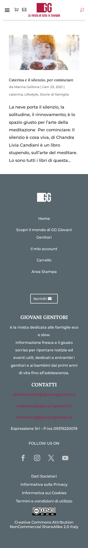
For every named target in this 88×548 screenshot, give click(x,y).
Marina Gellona (26, 87)
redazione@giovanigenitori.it (44, 406)
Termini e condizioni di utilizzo (44, 501)
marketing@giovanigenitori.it (44, 417)
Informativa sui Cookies (44, 493)
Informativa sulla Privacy (44, 484)
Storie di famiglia (54, 94)
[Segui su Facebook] (23, 458)
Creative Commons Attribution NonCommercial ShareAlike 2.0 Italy (44, 524)
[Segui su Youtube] (65, 458)
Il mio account (44, 249)
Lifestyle (31, 94)
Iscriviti (40, 298)
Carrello (44, 260)
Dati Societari (44, 476)
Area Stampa (44, 271)
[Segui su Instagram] (37, 458)
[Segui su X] (51, 458)
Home (44, 218)
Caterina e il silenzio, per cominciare (41, 80)
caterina (16, 94)
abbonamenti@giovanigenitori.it (44, 394)
